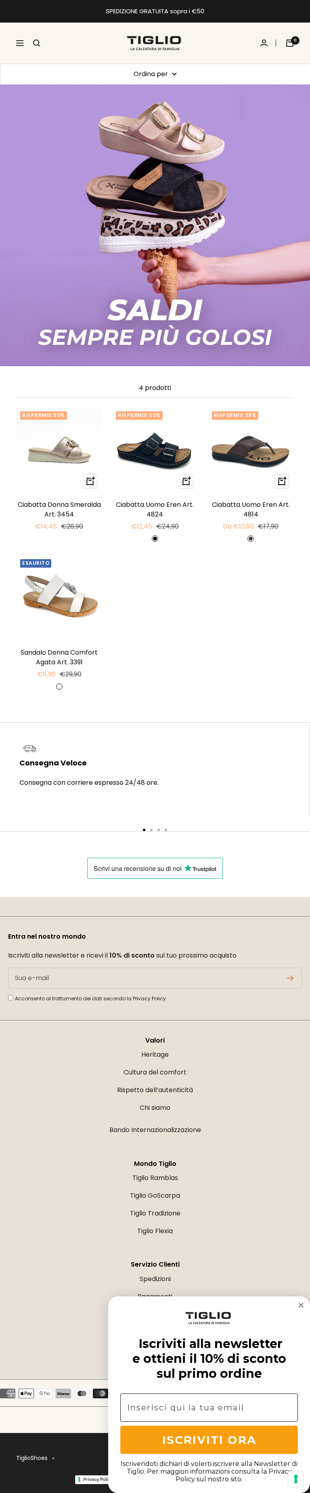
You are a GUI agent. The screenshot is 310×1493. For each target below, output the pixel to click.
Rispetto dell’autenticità (155, 1090)
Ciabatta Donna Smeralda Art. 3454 (59, 509)
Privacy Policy (149, 998)
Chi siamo (155, 1107)
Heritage (155, 1054)
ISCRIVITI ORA (209, 1440)
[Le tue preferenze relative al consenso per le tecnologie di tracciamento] (296, 1479)
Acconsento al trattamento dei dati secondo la (90, 998)
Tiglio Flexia (155, 1231)
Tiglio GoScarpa (155, 1195)
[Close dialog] (301, 1305)
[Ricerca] (36, 43)
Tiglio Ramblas (155, 1177)
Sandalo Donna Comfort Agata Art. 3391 (59, 657)
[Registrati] (290, 978)
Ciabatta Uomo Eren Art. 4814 (251, 509)
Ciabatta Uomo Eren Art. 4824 (155, 509)
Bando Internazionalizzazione (155, 1129)
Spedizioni (155, 1279)
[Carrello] (290, 43)
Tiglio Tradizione (155, 1213)
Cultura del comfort (155, 1072)
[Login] (268, 42)
